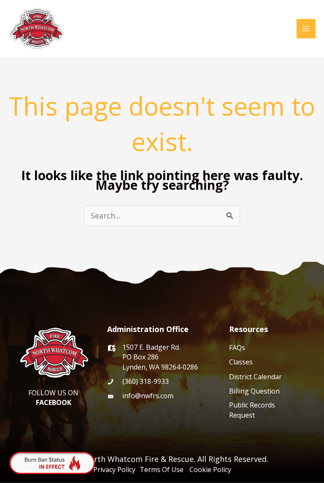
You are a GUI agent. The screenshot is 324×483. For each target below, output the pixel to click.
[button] (284, 28)
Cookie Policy (210, 469)
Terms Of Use (163, 469)
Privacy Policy (115, 469)
